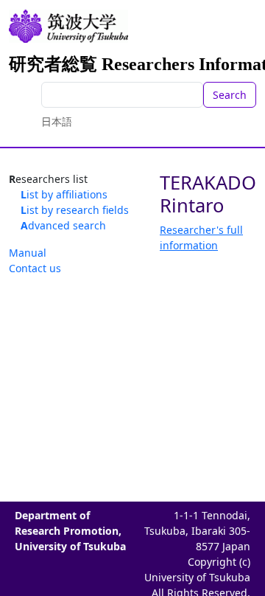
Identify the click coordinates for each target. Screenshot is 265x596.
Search (230, 95)
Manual (27, 253)
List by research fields (75, 210)
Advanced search (63, 225)
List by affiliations (64, 194)
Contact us (35, 268)
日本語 (56, 121)
